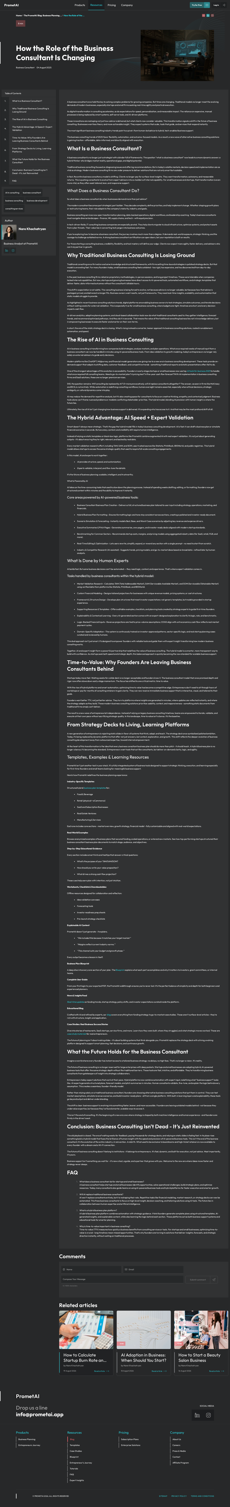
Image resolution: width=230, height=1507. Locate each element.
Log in (216, 5)
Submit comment (198, 1279)
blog (109, 1014)
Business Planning (26, 1439)
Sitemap (163, 1496)
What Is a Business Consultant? (27, 101)
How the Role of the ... (74, 15)
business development (37, 200)
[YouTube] (203, 15)
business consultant (32, 192)
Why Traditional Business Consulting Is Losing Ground (30, 110)
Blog (72, 1439)
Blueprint (120, 970)
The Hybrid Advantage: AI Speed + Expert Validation (32, 128)
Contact (176, 1456)
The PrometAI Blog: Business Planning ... (43, 15)
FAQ (14, 180)
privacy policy (179, 1496)
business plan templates (95, 788)
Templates (75, 1445)
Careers (176, 1445)
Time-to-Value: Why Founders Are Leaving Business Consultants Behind (30, 139)
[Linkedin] (208, 15)
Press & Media (179, 1451)
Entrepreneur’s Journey (81, 1462)
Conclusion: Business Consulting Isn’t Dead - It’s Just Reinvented (29, 171)
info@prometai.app (39, 1414)
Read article (99, 1371)
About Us (176, 1439)
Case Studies (76, 1451)
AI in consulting (12, 192)
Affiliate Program (180, 1462)
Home (19, 15)
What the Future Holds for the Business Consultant (31, 161)
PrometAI (11, 5)
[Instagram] (212, 15)
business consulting (14, 200)
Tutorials (74, 1468)
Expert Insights (77, 1480)
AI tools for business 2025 (198, 371)
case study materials (76, 1033)
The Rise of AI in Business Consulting (29, 119)
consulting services (14, 208)
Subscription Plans (130, 1439)
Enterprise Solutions (130, 1445)
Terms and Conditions (202, 1496)
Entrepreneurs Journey (29, 1445)
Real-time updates (75, 1002)
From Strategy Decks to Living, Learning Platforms (31, 150)
